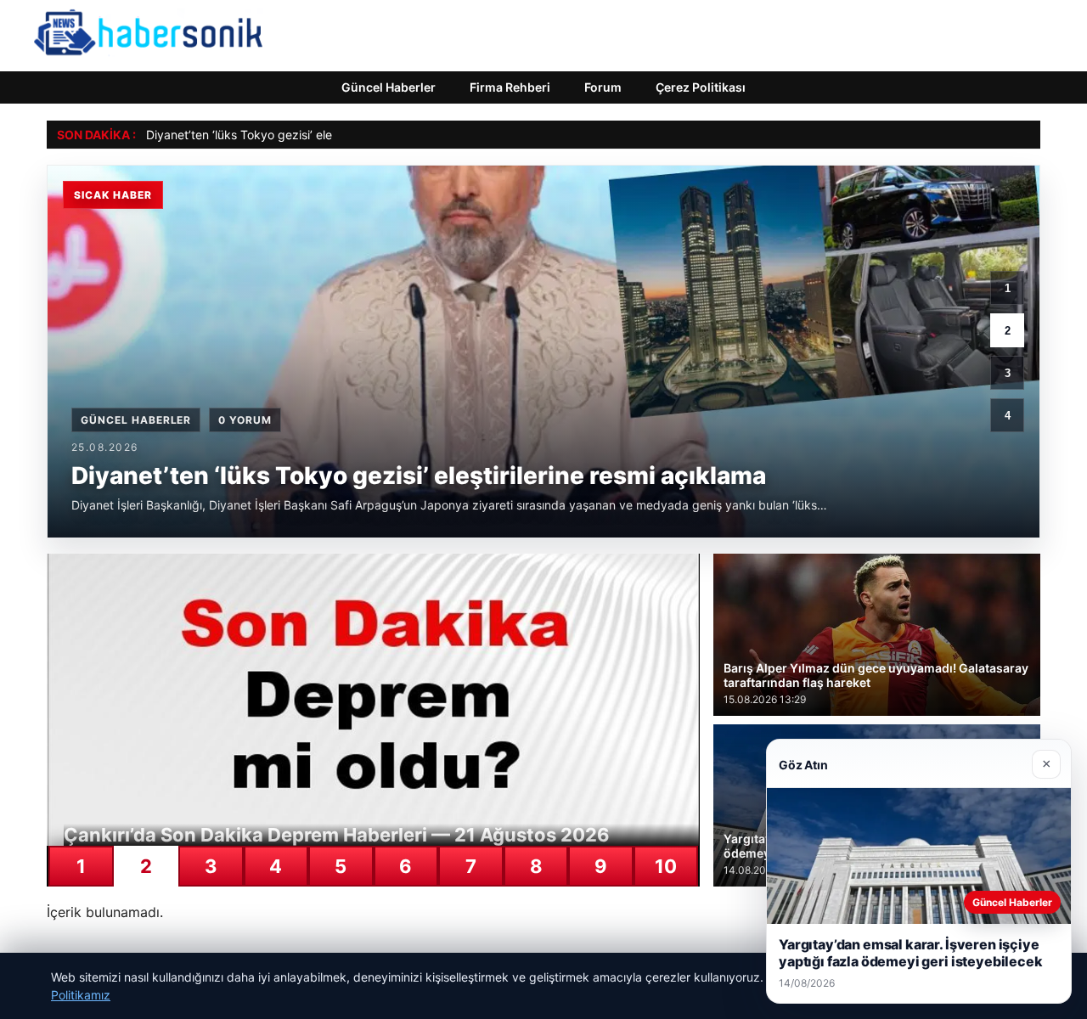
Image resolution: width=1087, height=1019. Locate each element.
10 (666, 866)
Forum (603, 87)
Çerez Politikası (701, 87)
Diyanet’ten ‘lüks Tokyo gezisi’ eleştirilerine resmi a (285, 134)
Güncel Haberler (388, 87)
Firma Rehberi (510, 87)
